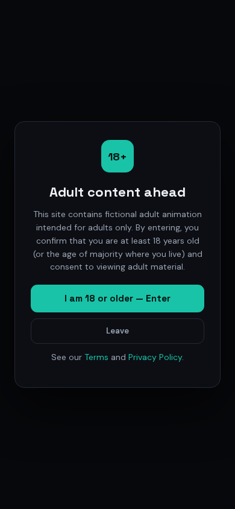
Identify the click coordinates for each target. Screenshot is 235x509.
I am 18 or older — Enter (117, 298)
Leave (117, 331)
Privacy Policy (155, 357)
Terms (96, 357)
